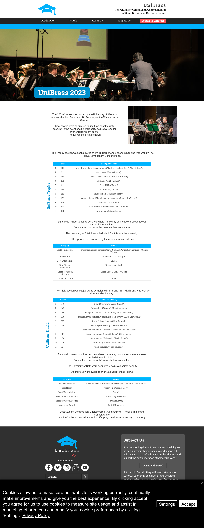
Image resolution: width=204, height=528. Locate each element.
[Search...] (85, 477)
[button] (76, 467)
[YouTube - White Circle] (85, 467)
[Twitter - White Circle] (58, 467)
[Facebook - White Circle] (49, 467)
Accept (188, 504)
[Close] (201, 483)
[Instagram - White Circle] (67, 467)
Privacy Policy (36, 515)
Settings (167, 504)
